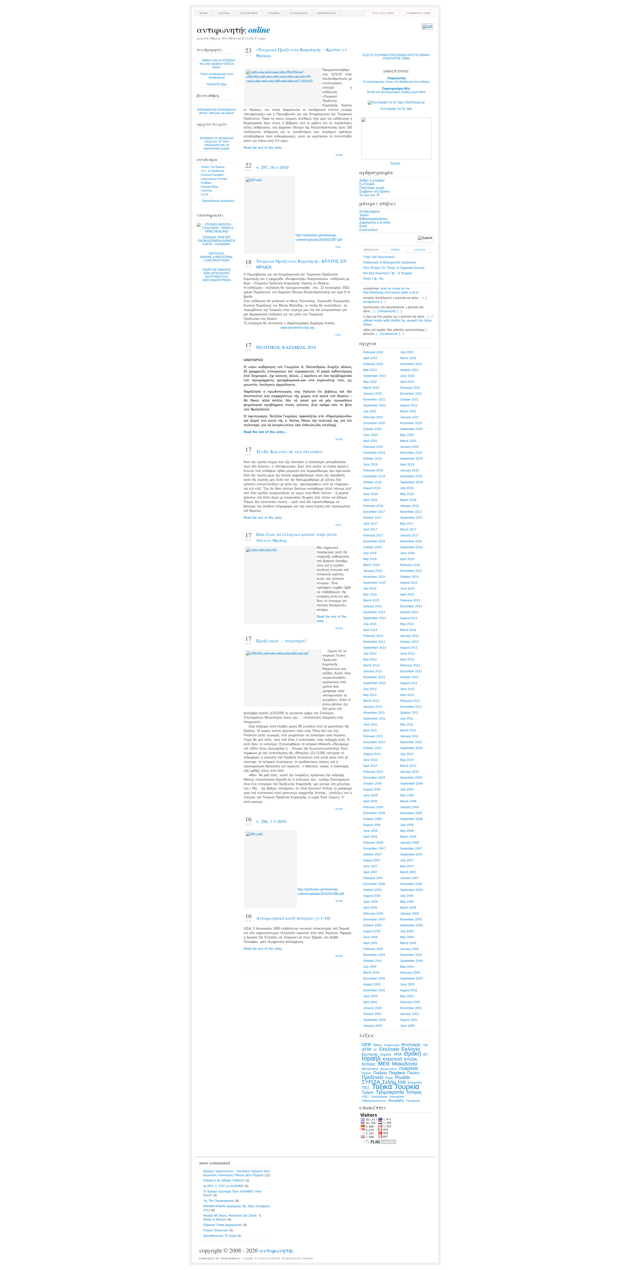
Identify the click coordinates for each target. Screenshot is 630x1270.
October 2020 (372, 429)
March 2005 (408, 943)
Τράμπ (368, 1092)
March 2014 (408, 630)
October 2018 (372, 482)
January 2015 (372, 606)
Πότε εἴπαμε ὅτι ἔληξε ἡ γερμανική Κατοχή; (394, 268)
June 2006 (370, 901)
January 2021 (409, 417)
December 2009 (374, 777)
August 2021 (408, 405)
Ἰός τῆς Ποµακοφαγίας (218, 1201)
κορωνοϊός (397, 1096)
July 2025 (406, 352)
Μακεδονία (404, 1064)
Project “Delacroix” (215, 1230)
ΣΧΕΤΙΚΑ (224, 13)
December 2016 (374, 541)
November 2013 (374, 641)
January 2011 (409, 736)
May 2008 (407, 831)
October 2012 (409, 677)
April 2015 (407, 594)
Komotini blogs (209, 186)
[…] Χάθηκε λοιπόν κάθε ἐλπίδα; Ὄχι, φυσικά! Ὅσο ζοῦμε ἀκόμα (397, 320)
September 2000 (374, 1020)
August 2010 (371, 754)
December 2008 (374, 813)
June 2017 (370, 523)
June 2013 (407, 653)
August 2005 (371, 931)
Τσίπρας (414, 1092)
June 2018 (370, 494)
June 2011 (370, 724)
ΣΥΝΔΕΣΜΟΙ (298, 13)
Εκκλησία (389, 1049)
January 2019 (409, 470)
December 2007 (374, 848)
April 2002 (370, 1002)
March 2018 (408, 500)
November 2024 (411, 364)
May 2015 (370, 594)
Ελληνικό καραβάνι (212, 174)
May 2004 (407, 966)
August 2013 (408, 647)
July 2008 (406, 825)
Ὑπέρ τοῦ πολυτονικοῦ (379, 257)
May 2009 (407, 795)
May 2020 (407, 435)
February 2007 (373, 878)
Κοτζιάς (411, 1059)
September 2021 (374, 405)
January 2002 (372, 1008)
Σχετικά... (396, 163)
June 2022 (407, 376)
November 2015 (374, 577)
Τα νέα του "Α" (369, 195)
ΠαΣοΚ (366, 1073)
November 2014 (374, 612)
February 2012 (410, 701)
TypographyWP (268, 1258)
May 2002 (407, 996)
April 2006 (370, 907)
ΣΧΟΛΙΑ (419, 249)
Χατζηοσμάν (379, 1096)
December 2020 (374, 423)
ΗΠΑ (398, 1054)
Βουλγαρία (411, 1045)
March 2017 (408, 529)
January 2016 (372, 571)
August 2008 (371, 825)
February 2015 (410, 600)
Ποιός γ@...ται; (373, 278)
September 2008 (411, 819)
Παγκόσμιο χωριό (371, 188)
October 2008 (372, 819)
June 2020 (370, 435)
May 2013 (370, 659)
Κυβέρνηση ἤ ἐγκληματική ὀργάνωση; (389, 262)
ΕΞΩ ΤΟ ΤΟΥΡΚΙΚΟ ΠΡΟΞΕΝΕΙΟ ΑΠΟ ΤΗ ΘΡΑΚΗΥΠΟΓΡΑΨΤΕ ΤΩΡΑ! (396, 56)
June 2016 (407, 553)
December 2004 (374, 955)
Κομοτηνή (392, 1059)
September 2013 (374, 647)
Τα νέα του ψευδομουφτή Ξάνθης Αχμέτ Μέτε (396, 90)
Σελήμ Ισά (394, 1082)
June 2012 (407, 689)
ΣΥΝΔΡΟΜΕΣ (249, 13)
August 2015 (408, 582)
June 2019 (370, 464)
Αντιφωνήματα (369, 211)
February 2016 (410, 565)
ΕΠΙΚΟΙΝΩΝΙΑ (326, 13)
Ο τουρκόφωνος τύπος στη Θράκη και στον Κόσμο (396, 80)
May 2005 (407, 937)
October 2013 (409, 641)
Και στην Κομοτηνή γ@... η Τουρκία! (387, 273)
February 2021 (373, 417)
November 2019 (411, 452)
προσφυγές (413, 1100)
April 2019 (407, 464)
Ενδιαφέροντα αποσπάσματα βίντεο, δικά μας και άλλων (216, 111)
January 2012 (372, 706)
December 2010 (374, 742)
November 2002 (374, 990)
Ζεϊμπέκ (386, 1054)
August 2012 (408, 683)
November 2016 (411, 541)
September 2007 (411, 854)
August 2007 (371, 860)
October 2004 (372, 961)
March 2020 (408, 441)
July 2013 (370, 653)
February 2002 (410, 1002)
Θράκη (412, 1053)
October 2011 (409, 712)
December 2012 (411, 671)
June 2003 (407, 984)
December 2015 (411, 571)
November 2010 (411, 742)
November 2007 (411, 848)
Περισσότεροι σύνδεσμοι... (219, 201)
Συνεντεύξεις (368, 230)
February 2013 (410, 665)
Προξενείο (372, 1077)
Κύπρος (369, 1064)
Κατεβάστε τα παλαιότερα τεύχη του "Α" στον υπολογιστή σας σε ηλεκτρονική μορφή (216, 143)
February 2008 (373, 842)
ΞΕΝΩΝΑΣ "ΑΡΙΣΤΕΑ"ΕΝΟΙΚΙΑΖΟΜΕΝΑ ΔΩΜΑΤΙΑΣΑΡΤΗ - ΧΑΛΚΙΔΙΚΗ (216, 241)
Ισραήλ (371, 1058)
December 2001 (411, 1008)
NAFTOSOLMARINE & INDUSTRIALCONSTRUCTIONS (216, 257)
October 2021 (409, 399)
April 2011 (370, 730)
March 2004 (371, 972)
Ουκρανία (408, 1068)
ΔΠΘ (366, 1049)
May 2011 (406, 724)
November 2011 (374, 712)
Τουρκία (406, 1086)
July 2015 (370, 588)
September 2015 (374, 582)
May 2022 (370, 382)
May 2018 (407, 494)
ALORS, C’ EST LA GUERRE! (223, 1186)
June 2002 (370, 996)
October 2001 (372, 1014)
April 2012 (407, 695)
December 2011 (411, 706)
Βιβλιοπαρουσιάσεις (373, 219)
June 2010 (370, 760)
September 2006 (411, 890)
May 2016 (370, 559)
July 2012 (370, 689)
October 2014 (409, 612)
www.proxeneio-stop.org (297, 327)
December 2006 (374, 884)
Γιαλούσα (206, 190)
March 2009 (408, 801)
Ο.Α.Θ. (205, 194)
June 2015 (407, 588)
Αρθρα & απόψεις (372, 180)
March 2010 (408, 766)
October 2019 (372, 458)
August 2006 (371, 896)
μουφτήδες (396, 1100)
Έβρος (377, 1045)
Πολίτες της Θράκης (213, 166)
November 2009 (411, 777)
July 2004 (370, 966)
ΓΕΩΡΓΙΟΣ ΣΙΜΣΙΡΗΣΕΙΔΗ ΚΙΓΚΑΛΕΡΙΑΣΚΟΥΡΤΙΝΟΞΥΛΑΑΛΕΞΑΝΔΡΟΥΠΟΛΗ (216, 275)
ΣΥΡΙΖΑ (371, 1082)
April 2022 (407, 382)
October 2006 (372, 890)
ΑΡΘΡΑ (395, 249)
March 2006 (408, 907)
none (339, 155)
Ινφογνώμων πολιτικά (214, 178)
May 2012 (370, 695)
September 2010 (411, 748)
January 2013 (372, 671)
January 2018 (409, 506)
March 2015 (371, 600)
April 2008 (370, 836)
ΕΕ (375, 1049)
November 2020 (411, 423)
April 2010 (370, 766)
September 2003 (411, 978)
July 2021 (370, 411)
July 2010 (406, 754)
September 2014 (374, 618)
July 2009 (406, 789)
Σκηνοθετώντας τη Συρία (219, 1236)
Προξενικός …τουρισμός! (281, 640)
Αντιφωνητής (233, 29)
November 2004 (411, 955)
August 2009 (371, 789)
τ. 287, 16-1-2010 (272, 167)
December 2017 (374, 512)
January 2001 (409, 1014)
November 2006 (411, 884)
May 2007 (407, 866)
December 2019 (374, 452)
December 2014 (411, 606)
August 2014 (408, 618)
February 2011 (373, 736)
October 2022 (409, 370)
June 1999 (407, 1026)
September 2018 (411, 482)
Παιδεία (380, 1073)
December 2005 (374, 919)
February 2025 (373, 364)
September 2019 (411, 458)
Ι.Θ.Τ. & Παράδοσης (212, 170)
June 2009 (370, 795)
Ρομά (389, 1078)
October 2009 (372, 783)
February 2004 (410, 972)
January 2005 (409, 949)
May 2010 (407, 760)
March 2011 (408, 730)
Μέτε (384, 1063)
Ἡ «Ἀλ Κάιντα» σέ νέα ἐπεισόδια (289, 451)
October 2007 (372, 854)
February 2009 (373, 807)
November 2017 (411, 512)
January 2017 (409, 535)
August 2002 (408, 990)
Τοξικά (364, 215)
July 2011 (406, 718)
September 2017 (411, 517)
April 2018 (370, 500)
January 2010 (409, 771)
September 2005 (411, 925)
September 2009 (411, 783)
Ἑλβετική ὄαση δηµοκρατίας (222, 1225)
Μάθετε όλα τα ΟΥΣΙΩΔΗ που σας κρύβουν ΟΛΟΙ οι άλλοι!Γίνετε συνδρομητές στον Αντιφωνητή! (217, 72)
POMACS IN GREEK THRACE (224, 1180)
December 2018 (374, 476)
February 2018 (373, 506)
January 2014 (409, 636)
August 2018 (371, 488)
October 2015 (409, 577)
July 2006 (406, 896)
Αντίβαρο (206, 182)
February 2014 (373, 636)
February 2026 (373, 352)
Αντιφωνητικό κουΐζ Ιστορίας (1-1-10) (293, 918)
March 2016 (371, 565)
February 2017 (373, 535)
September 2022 (374, 376)
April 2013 (407, 659)
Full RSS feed (383, 13)
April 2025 (370, 358)
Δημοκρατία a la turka (374, 222)
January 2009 (409, 807)
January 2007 (409, 878)
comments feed (419, 13)
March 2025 (408, 358)
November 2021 (374, 399)
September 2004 (411, 961)
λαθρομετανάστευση (374, 1100)
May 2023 (370, 370)
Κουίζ (363, 226)
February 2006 (373, 913)
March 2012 (371, 701)
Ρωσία (402, 1077)
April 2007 (370, 872)
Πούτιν (413, 1073)
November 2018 (411, 476)
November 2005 (411, 919)
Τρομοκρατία (390, 1092)
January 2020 (409, 447)
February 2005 (373, 949)
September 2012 (374, 683)
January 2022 (372, 393)
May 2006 (407, 901)
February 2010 (373, 771)
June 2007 (370, 866)
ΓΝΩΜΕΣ (274, 13)
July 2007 (406, 860)
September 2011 (374, 718)
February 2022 (410, 387)
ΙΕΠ (425, 1054)
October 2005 (372, 925)
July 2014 (370, 624)
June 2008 (370, 831)
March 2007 (408, 872)
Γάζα (425, 1045)
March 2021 (408, 411)
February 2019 (373, 470)
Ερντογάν (370, 1054)
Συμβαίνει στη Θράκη (374, 191)
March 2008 (408, 836)
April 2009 (370, 801)
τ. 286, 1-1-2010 (271, 821)
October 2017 (372, 517)
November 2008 (411, 813)
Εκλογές (411, 1049)
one (338, 247)
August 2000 (408, 1020)
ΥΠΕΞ (365, 1096)
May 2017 (407, 523)
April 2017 (370, 529)
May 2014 (407, 624)
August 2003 (371, 984)
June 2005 (370, 937)
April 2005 (370, 943)
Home (204, 13)
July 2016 (370, 553)
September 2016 (411, 547)
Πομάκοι (397, 1072)
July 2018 (406, 488)
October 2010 (372, 748)
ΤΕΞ (366, 1087)
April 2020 (370, 441)
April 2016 (407, 559)
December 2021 (411, 393)
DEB (366, 1044)
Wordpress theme (297, 1258)
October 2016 (372, 547)
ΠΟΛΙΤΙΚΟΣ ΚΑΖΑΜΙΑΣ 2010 (286, 347)
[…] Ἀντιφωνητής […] (388, 311)
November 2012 (374, 677)
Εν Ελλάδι (366, 184)
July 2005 (406, 931)
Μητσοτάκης (370, 1069)
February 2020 (373, 447)
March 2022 (371, 387)
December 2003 (374, 978)
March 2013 (371, 665)
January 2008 (409, 842)
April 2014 (370, 630)
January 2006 (409, 913)
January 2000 (372, 1026)
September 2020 (411, 429)
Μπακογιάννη (388, 1068)
